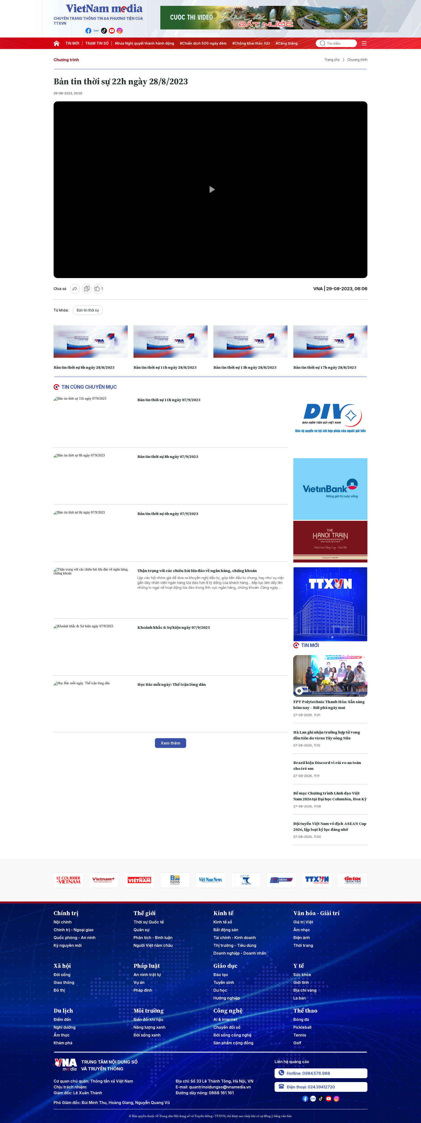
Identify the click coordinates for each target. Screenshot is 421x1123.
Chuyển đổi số (226, 1027)
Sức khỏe (302, 974)
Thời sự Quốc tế (149, 922)
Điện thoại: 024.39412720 (311, 1086)
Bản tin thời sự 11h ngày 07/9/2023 (168, 399)
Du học (220, 990)
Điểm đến (62, 1019)
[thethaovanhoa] (359, 880)
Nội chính (63, 922)
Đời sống (62, 974)
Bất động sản (225, 929)
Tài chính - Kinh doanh (234, 937)
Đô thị (59, 990)
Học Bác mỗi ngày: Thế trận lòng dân (171, 684)
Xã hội (62, 966)
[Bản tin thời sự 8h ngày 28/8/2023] (91, 341)
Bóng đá (301, 1019)
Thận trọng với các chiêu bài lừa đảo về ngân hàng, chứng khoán (197, 570)
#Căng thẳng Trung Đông (265, 43)
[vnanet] (288, 880)
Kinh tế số (222, 922)
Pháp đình (143, 990)
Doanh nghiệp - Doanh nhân (239, 953)
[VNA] (88, 31)
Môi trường (149, 1011)
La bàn (299, 998)
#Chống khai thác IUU (218, 43)
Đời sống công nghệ (232, 1035)
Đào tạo (220, 974)
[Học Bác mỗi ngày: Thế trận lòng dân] (94, 703)
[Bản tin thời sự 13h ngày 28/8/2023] (250, 341)
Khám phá (63, 1042)
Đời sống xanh (147, 1035)
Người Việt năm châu (153, 945)
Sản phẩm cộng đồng (233, 1042)
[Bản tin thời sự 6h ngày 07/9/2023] (94, 533)
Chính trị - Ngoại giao (74, 929)
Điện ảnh (301, 937)
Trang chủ (332, 60)
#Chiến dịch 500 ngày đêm (170, 43)
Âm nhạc (301, 929)
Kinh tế (223, 913)
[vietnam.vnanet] (111, 880)
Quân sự (141, 929)
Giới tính (301, 982)
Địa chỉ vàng (304, 990)
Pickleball (302, 1027)
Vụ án (139, 982)
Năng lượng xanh (149, 1027)
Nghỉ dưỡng (65, 1027)
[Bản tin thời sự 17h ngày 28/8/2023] (330, 341)
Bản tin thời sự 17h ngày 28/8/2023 (324, 367)
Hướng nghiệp (226, 998)
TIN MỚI (72, 43)
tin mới (310, 645)
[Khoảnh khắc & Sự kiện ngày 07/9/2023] (94, 646)
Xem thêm (170, 743)
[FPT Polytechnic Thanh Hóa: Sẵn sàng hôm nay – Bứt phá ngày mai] (330, 676)
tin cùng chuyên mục (89, 387)
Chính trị (66, 913)
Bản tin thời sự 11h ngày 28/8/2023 (165, 367)
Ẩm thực (62, 1035)
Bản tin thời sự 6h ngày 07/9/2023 (167, 513)
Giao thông (64, 982)
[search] (320, 43)
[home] (56, 43)
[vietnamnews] (182, 880)
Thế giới (145, 913)
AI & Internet (225, 1019)
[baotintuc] (324, 880)
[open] (364, 43)
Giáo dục (225, 966)
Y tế (298, 966)
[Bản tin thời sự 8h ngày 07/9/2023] (94, 476)
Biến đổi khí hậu (148, 1019)
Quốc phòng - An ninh (75, 937)
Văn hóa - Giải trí (316, 913)
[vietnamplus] (75, 880)
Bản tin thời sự (88, 310)
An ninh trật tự (147, 974)
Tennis (299, 1035)
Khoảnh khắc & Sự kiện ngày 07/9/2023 (173, 627)
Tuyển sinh (223, 982)
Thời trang (303, 945)
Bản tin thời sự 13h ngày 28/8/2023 (244, 367)
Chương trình (66, 59)
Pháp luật (147, 966)
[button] (328, 637)
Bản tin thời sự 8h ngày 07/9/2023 (167, 456)
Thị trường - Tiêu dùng (234, 945)
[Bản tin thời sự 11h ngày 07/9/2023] (94, 419)
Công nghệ (227, 1011)
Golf (297, 1042)
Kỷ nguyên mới (68, 945)
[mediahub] (253, 880)
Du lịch (63, 1011)
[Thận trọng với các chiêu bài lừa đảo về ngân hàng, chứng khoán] (94, 590)
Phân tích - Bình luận (153, 937)
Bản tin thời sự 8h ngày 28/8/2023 (84, 367)
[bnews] (146, 880)
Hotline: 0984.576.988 (308, 1073)
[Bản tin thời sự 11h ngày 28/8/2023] (171, 341)
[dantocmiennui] (217, 880)
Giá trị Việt (303, 922)
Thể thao (305, 1011)
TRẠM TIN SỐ (97, 43)
